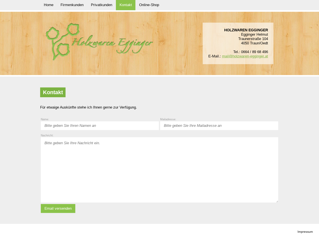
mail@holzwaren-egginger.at (245, 56)
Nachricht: (47, 135)
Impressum (305, 231)
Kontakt (126, 5)
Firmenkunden (72, 5)
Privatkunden (101, 5)
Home (48, 5)
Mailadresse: (168, 119)
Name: (45, 119)
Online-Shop (149, 5)
